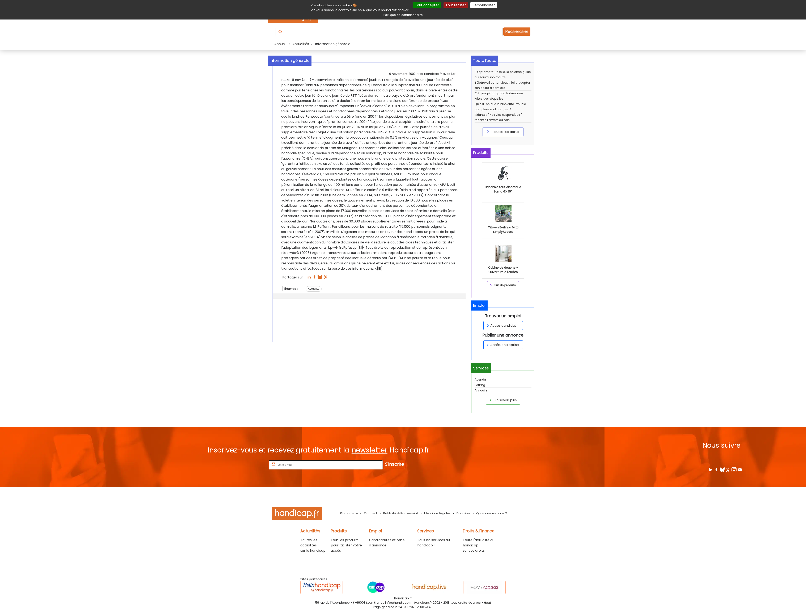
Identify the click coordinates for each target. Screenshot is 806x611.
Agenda (480, 379)
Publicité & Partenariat (400, 513)
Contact (370, 513)
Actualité (313, 288)
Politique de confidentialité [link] (403, 15)
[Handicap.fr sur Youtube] (739, 469)
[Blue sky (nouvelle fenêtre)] (320, 278)
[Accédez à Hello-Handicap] (321, 587)
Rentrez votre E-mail (251, 464)
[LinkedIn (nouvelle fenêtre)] (309, 278)
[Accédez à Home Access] (484, 587)
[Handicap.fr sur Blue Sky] (722, 469)
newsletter (369, 450)
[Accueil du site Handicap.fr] (297, 514)
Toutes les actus (505, 131)
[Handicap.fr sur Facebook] (716, 469)
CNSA (307, 158)
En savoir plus (505, 400)
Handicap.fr (423, 603)
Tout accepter (427, 5)
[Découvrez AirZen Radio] (376, 587)
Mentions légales (437, 513)
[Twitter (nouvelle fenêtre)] (326, 278)
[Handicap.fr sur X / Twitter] (728, 469)
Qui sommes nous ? (491, 513)
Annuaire (481, 390)
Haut (487, 603)
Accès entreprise (504, 344)
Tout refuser (456, 5)
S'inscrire (394, 464)
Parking (480, 385)
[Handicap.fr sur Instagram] (733, 469)
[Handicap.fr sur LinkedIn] (710, 469)
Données (463, 513)
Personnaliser (483, 5)
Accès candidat (503, 325)
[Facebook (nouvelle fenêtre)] (314, 278)
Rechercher (516, 31)
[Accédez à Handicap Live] (430, 587)
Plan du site (349, 513)
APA (443, 184)
